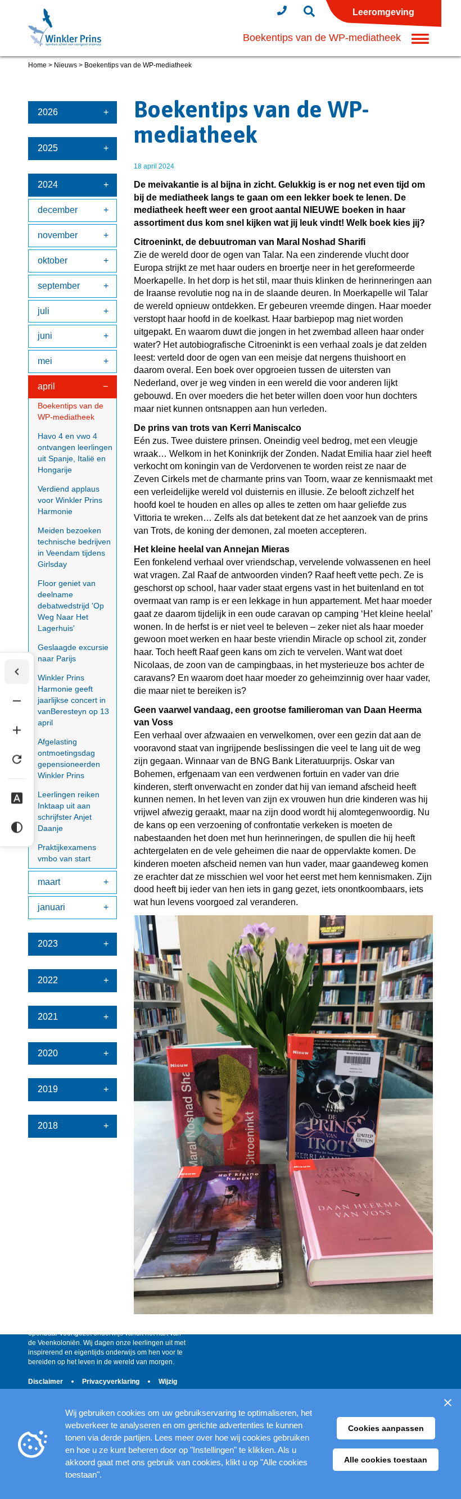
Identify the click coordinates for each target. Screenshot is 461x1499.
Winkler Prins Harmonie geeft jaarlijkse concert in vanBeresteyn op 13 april (73, 700)
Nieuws (65, 65)
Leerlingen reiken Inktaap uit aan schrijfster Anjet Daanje (69, 811)
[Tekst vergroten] (16, 730)
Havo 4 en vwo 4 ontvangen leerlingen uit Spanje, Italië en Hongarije (75, 452)
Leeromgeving (383, 12)
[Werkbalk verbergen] (16, 672)
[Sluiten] (447, 1402)
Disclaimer (46, 1382)
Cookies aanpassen (386, 1428)
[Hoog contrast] (16, 827)
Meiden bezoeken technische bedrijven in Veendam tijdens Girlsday (74, 547)
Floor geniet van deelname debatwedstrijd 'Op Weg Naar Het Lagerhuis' (71, 606)
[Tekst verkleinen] (16, 701)
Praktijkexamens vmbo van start (67, 853)
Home (37, 65)
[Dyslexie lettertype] (16, 798)
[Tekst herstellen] (16, 759)
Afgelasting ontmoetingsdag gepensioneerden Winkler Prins (69, 758)
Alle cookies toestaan (385, 1459)
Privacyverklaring (111, 1382)
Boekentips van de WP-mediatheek (70, 411)
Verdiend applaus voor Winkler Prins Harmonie (70, 500)
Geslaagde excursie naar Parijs (73, 653)
